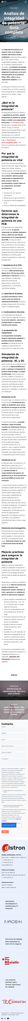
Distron (7, 37)
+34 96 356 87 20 (8, 860)
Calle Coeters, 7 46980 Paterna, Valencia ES (14, 857)
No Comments (20, 37)
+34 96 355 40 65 (8, 862)
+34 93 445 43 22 (8, 877)
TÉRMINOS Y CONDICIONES (8, 1014)
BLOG (17, 1014)
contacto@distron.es (7, 865)
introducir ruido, (18, 122)
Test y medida (14, 8)
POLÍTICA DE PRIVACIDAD (17, 1013)
